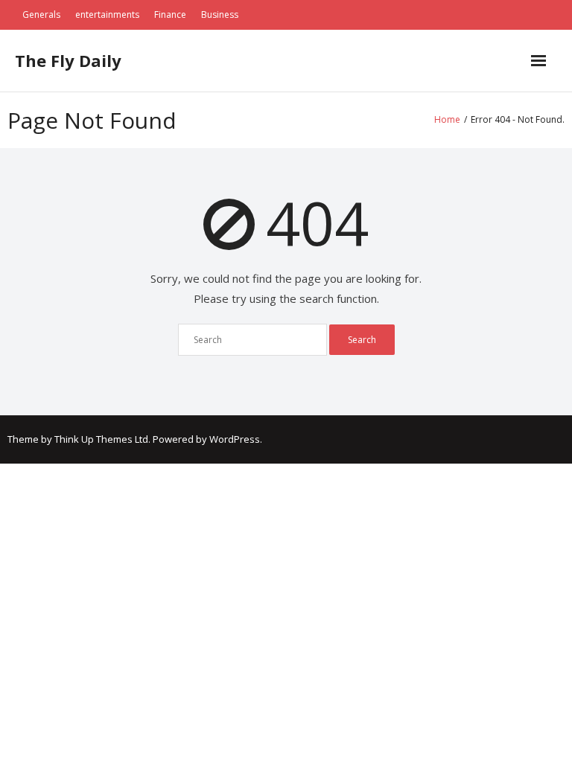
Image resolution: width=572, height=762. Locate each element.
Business (219, 14)
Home (447, 119)
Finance (170, 14)
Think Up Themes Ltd (101, 439)
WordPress (234, 439)
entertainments (107, 14)
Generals (41, 14)
